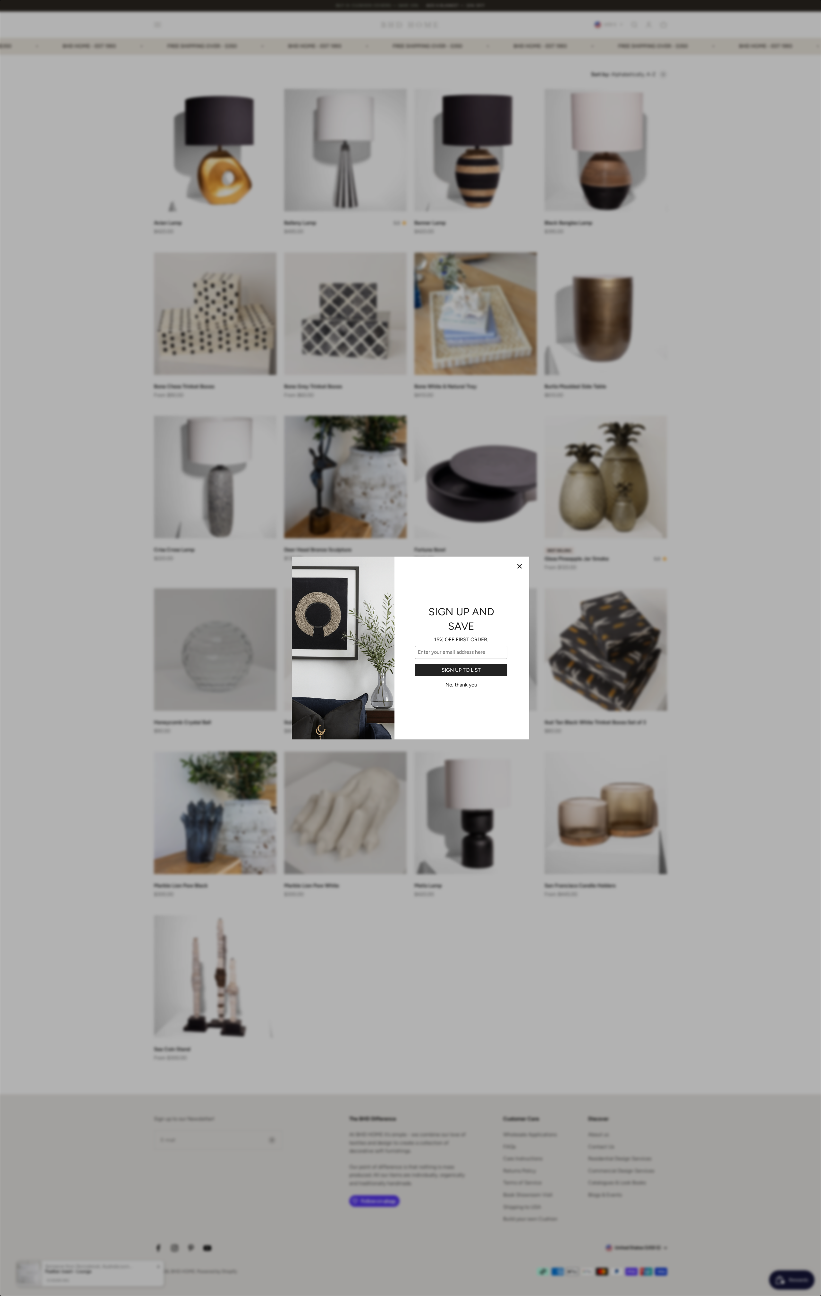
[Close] (519, 566)
